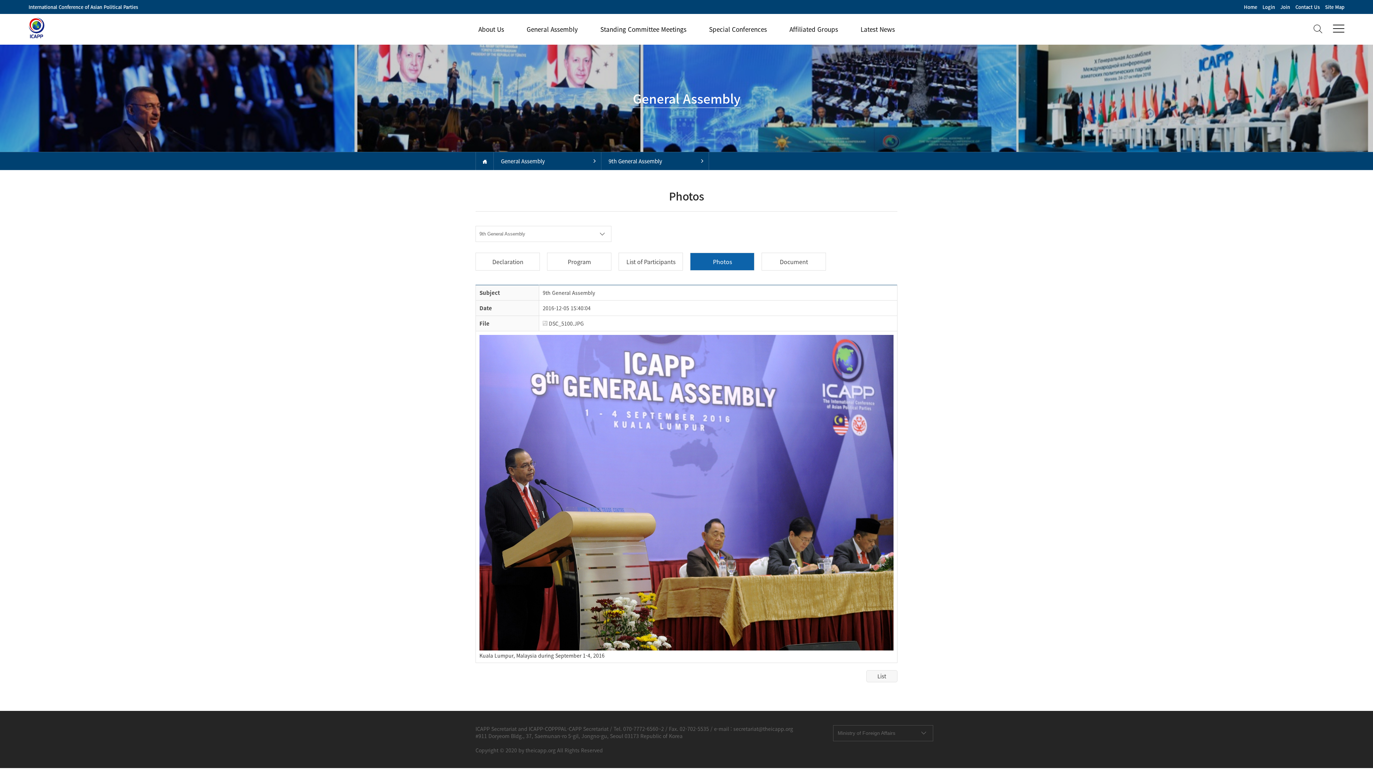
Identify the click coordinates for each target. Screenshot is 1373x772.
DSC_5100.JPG (565, 323)
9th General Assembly (635, 161)
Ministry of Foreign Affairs (866, 733)
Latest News (878, 29)
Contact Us (1307, 7)
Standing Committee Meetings (643, 29)
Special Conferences (738, 29)
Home (1250, 7)
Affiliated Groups (813, 29)
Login (1269, 7)
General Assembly (552, 29)
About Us (491, 29)
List (881, 676)
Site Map (1334, 7)
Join (1285, 7)
